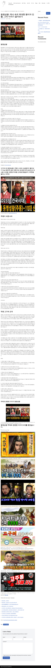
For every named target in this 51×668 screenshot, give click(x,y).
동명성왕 (6, 595)
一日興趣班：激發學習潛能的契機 (44, 20)
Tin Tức (32, 3)
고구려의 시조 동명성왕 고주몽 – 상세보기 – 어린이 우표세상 (12, 617)
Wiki (39, 3)
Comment (5, 641)
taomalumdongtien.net (13, 213)
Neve (2, 666)
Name (4, 637)
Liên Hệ (28, 3)
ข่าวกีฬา (48, 3)
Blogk (36, 3)
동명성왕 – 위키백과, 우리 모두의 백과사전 (9, 602)
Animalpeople (10, 4)
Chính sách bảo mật (16, 3)
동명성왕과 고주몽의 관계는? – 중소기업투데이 (10, 611)
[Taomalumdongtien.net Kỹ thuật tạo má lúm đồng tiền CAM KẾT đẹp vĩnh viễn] (4, 4)
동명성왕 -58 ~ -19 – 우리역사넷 (7, 606)
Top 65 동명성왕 (8, 165)
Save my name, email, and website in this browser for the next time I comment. (17, 655)
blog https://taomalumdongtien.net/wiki (10, 620)
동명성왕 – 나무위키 (5, 600)
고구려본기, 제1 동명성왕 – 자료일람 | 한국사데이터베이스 (12, 608)
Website (24, 637)
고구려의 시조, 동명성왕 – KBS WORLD (9, 613)
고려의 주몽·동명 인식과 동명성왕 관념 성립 (9, 615)
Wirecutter (43, 3)
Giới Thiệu (24, 3)
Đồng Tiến (3, 18)
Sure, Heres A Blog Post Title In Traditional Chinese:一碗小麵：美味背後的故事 (44, 23)
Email (14, 637)
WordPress (10, 666)
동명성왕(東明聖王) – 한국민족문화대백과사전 (10, 604)
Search (39, 11)
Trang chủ (10, 3)
